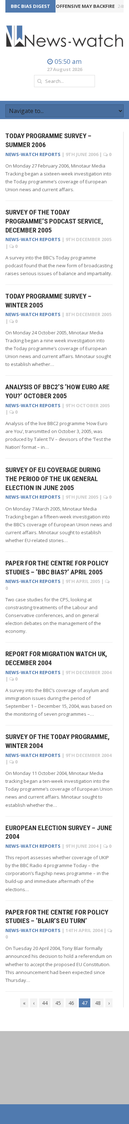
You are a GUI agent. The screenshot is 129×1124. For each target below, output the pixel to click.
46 (71, 1003)
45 (58, 1003)
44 (45, 1003)
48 (98, 1003)
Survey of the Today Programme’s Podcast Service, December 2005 (54, 221)
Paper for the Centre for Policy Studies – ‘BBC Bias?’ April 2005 (56, 567)
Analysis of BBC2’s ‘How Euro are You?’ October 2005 (57, 391)
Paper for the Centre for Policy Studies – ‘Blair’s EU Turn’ (56, 916)
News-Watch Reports (33, 154)
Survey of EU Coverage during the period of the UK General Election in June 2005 (52, 479)
